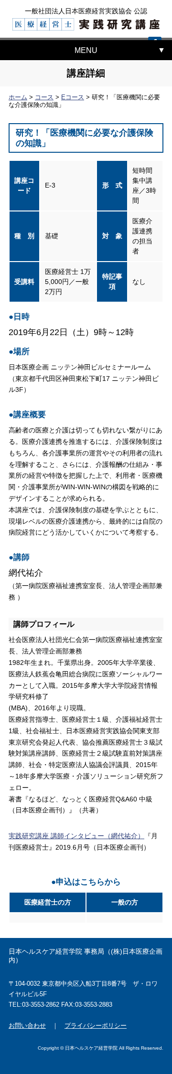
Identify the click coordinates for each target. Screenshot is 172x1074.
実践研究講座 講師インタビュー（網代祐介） (76, 836)
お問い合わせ (27, 1025)
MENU (86, 50)
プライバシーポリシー (95, 1025)
